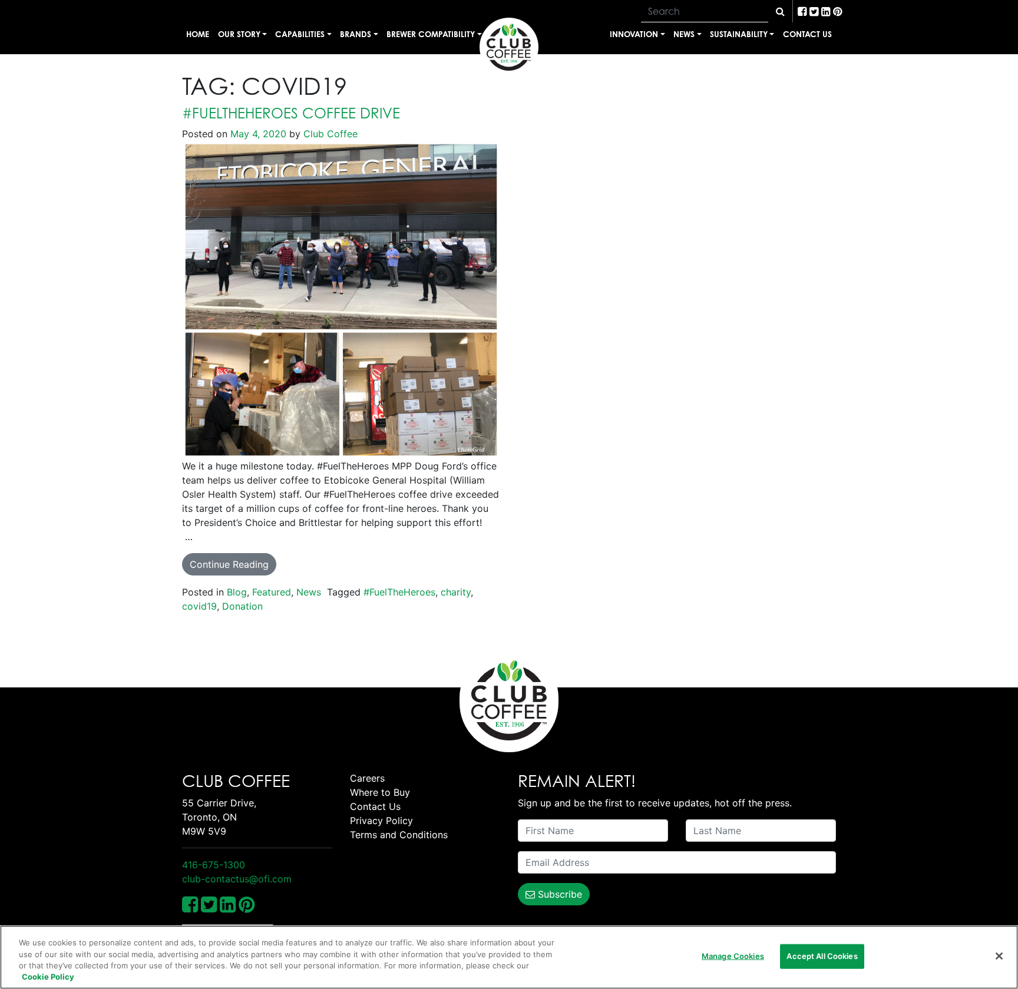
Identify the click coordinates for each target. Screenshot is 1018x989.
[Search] (780, 11)
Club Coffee (329, 134)
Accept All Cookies (821, 956)
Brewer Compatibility (430, 34)
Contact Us (807, 34)
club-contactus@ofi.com (237, 879)
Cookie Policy (48, 976)
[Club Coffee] (509, 47)
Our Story (239, 34)
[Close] (999, 956)
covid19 (199, 606)
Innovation (634, 34)
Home (197, 34)
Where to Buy (380, 792)
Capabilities (300, 34)
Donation (242, 606)
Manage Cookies (733, 956)
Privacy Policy (381, 820)
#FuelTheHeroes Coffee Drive (291, 113)
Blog (237, 592)
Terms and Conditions (399, 835)
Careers (367, 778)
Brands (355, 34)
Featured (271, 592)
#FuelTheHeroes (399, 592)
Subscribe (558, 894)
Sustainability (739, 34)
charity (456, 592)
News (684, 34)
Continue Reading (229, 564)
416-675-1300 (213, 865)
